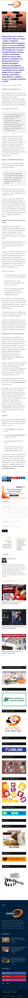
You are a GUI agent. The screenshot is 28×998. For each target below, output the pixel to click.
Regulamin (14, 992)
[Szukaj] (25, 4)
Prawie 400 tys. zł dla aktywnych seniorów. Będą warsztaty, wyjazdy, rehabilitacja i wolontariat (18, 949)
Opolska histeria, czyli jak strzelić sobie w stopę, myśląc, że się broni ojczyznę (13, 627)
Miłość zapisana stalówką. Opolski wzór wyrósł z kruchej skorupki (18, 939)
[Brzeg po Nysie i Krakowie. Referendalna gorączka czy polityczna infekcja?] (14, 592)
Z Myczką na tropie (8, 17)
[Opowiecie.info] (14, 4)
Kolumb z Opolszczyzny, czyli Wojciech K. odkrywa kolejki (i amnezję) (12, 652)
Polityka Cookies (7, 992)
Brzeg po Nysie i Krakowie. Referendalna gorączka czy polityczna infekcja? (12, 602)
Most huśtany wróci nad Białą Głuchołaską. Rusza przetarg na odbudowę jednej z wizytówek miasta (18, 960)
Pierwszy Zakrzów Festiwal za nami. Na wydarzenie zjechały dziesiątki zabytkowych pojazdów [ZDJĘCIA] (21, 544)
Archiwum (5, 990)
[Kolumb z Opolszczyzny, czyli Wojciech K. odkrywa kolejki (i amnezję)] (14, 642)
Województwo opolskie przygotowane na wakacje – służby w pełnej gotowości (6, 544)
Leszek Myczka (7, 30)
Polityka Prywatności (13, 990)
